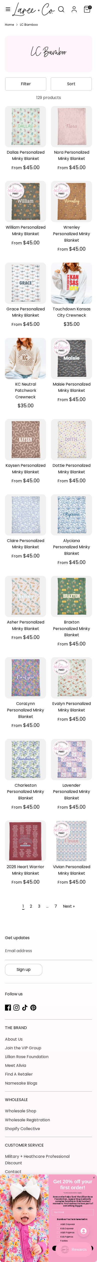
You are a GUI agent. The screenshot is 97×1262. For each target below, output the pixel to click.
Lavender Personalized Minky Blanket (71, 791)
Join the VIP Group (23, 1048)
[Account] (74, 7)
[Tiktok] (25, 1008)
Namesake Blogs (21, 1083)
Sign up (24, 969)
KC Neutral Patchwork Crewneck (25, 390)
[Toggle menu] (6, 9)
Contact (13, 1172)
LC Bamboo (29, 24)
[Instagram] (16, 1008)
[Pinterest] (33, 1008)
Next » (69, 906)
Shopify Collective (22, 1129)
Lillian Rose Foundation (26, 1057)
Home (9, 24)
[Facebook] (8, 1008)
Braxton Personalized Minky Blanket (71, 628)
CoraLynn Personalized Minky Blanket (25, 710)
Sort (71, 84)
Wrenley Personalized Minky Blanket (71, 233)
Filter (26, 84)
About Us (14, 1039)
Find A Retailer (19, 1074)
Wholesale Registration (27, 1120)
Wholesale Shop (20, 1111)
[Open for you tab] (84, 1231)
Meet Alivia (15, 1065)
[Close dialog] (94, 1177)
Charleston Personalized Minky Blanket (25, 791)
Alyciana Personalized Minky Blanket (71, 547)
